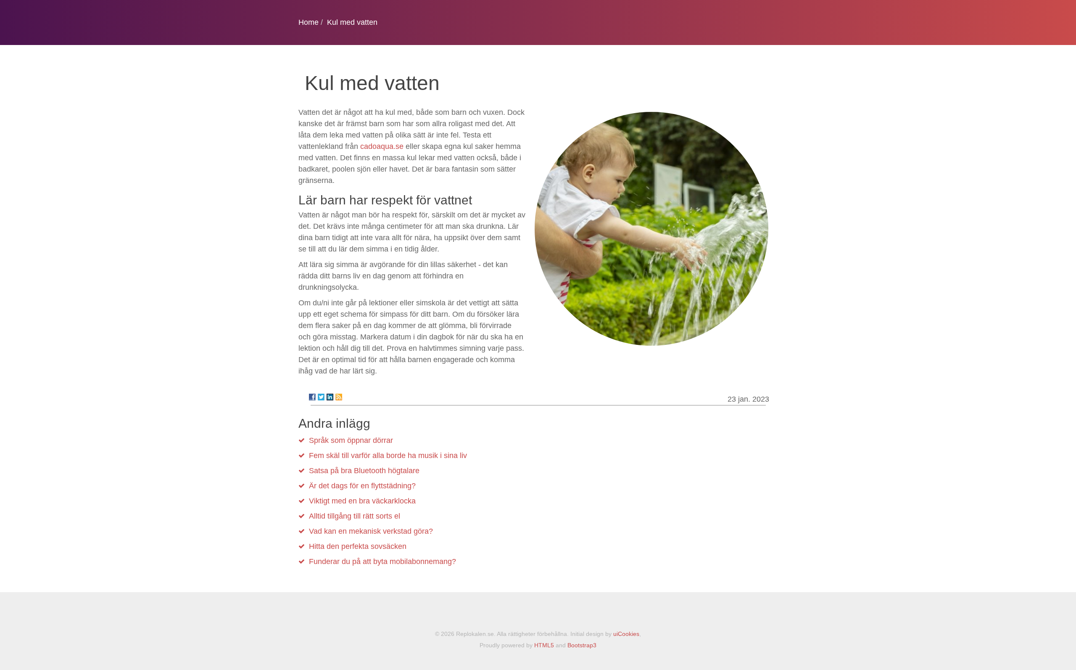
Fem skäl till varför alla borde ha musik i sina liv (388, 455)
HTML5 (544, 645)
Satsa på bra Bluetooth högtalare (364, 470)
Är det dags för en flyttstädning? (362, 486)
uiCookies (626, 633)
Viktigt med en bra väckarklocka (362, 501)
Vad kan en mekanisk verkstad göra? (371, 531)
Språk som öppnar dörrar (351, 440)
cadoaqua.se (382, 146)
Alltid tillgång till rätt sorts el (354, 516)
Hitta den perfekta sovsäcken (357, 546)
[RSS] (338, 397)
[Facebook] (312, 397)
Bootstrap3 (581, 645)
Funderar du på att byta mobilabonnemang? (382, 561)
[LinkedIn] (330, 397)
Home (308, 22)
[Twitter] (321, 397)
